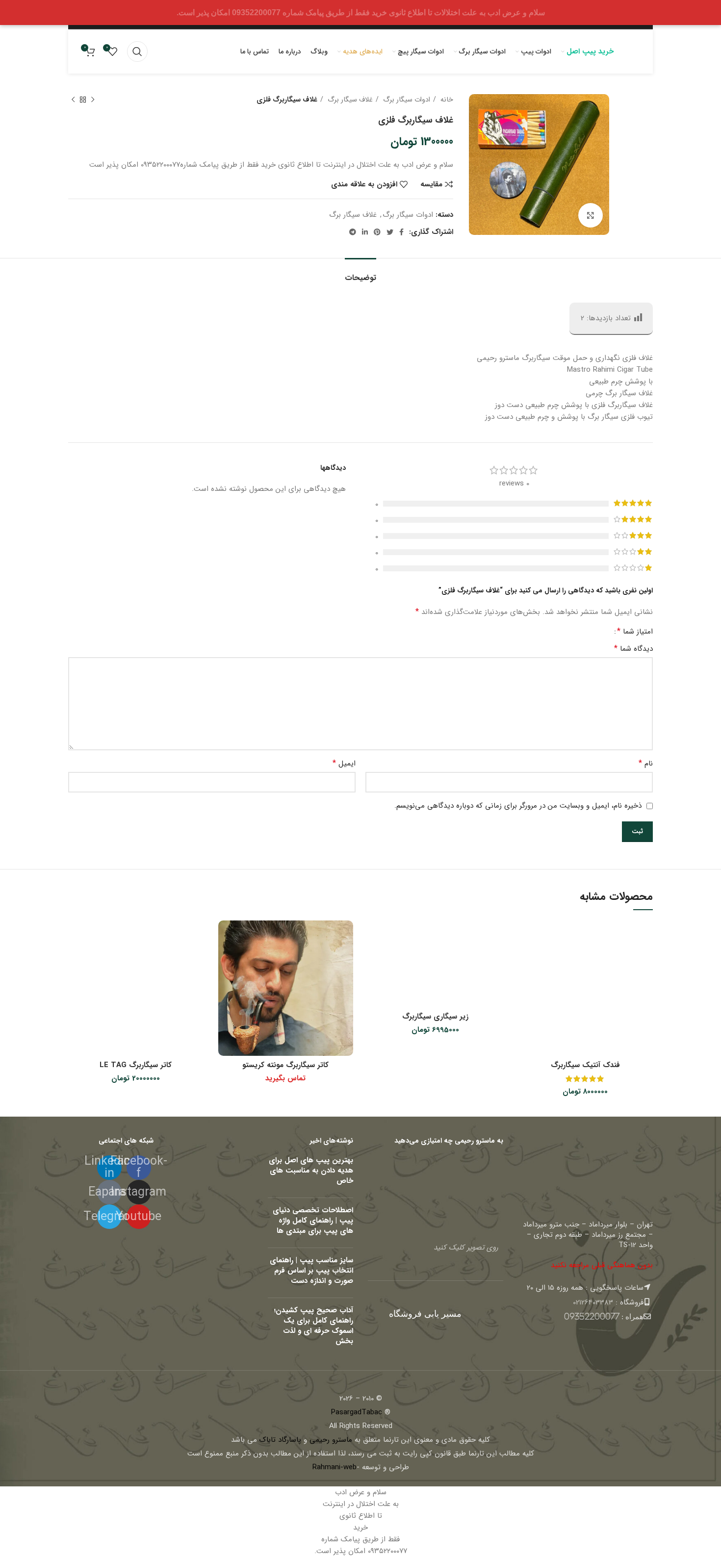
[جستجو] (137, 51)
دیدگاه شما (633, 649)
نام (646, 763)
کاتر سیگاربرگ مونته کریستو (285, 1065)
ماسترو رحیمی (330, 1440)
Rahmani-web (334, 1467)
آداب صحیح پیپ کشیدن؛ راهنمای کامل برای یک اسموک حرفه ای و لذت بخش (313, 1325)
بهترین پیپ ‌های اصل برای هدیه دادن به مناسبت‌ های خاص (311, 1170)
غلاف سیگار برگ (349, 99)
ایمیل (344, 763)
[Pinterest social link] (377, 232)
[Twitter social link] (390, 232)
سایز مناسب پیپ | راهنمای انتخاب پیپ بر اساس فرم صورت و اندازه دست (311, 1270)
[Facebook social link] (401, 232)
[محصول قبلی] (93, 99)
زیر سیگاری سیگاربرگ (435, 1016)
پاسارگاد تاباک (280, 1440)
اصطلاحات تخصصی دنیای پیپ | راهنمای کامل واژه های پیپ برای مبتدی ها (313, 1220)
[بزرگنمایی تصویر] (590, 215)
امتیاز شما (635, 632)
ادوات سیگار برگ (405, 99)
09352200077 (591, 1316)
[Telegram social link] (352, 232)
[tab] (360, 273)
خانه (445, 99)
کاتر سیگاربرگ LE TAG (136, 1065)
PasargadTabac (356, 1412)
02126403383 (593, 1302)
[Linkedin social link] (365, 232)
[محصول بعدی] (73, 99)
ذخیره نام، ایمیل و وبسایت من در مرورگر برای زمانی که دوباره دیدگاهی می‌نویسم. (518, 806)
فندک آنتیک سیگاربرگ (585, 1065)
